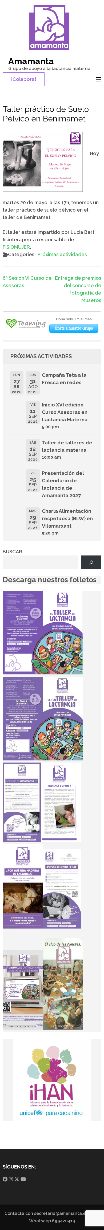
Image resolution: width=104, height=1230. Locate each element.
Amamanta (31, 61)
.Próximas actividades (62, 254)
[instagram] (11, 1179)
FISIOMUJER (16, 247)
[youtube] (23, 1179)
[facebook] (5, 1179)
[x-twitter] (16, 1179)
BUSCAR (12, 551)
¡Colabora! (23, 79)
